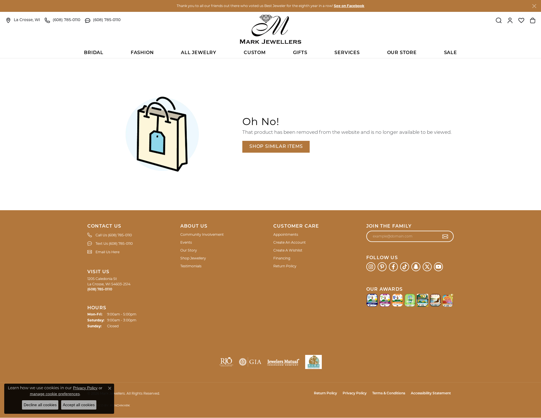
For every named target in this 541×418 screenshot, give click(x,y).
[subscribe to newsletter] (445, 236)
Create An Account (289, 242)
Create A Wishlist (287, 250)
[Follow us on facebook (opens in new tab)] (393, 266)
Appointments (285, 234)
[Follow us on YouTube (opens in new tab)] (438, 266)
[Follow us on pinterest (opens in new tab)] (382, 266)
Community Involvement (202, 234)
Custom (255, 53)
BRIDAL (93, 53)
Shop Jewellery (193, 258)
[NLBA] (313, 362)
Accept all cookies (79, 405)
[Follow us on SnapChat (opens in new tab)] (415, 266)
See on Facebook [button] (349, 6)
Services (347, 53)
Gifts (300, 53)
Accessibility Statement (431, 393)
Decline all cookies (40, 405)
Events (186, 242)
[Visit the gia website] (250, 362)
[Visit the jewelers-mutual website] (283, 362)
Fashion (142, 53)
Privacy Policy (355, 393)
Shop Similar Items (276, 146)
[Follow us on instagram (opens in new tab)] (370, 266)
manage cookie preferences (55, 394)
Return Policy (284, 266)
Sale (450, 53)
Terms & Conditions (388, 393)
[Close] (534, 6)
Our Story (188, 250)
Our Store (402, 53)
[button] (499, 20)
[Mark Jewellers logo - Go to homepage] (270, 29)
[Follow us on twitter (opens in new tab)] (427, 266)
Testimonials (190, 266)
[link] (23, 20)
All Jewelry (198, 53)
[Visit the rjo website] (226, 362)
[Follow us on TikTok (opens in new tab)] (404, 266)
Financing (281, 258)
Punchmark (120, 405)
